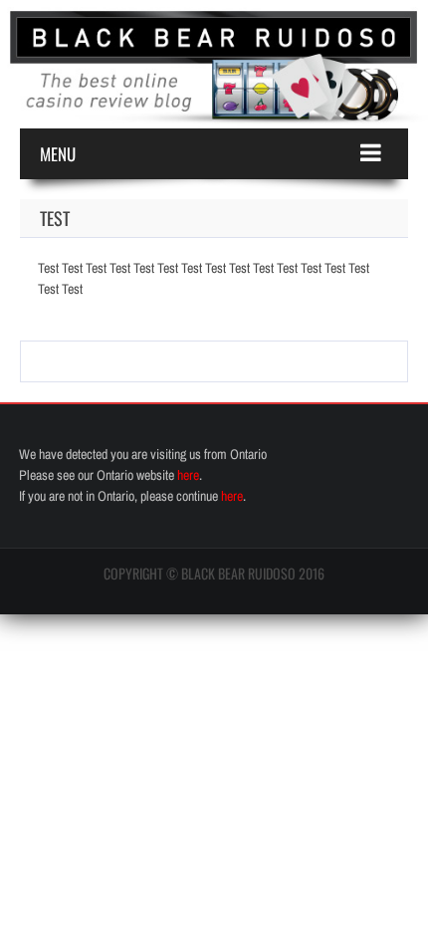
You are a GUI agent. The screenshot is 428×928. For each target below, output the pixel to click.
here (188, 475)
